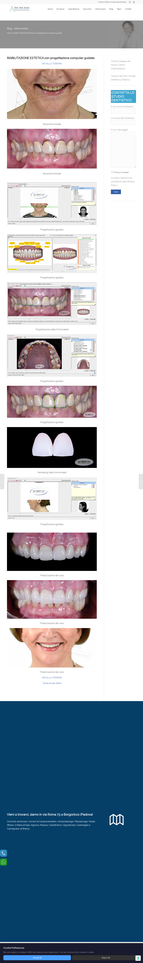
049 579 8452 (121, 2)
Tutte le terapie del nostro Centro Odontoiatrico (120, 65)
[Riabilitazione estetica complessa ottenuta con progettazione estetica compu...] (2, 481)
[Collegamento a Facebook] (130, 2)
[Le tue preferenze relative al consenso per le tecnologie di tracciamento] (138, 958)
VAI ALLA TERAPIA (52, 63)
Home (9, 33)
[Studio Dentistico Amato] (19, 9)
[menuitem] (50, 9)
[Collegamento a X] (134, 2)
